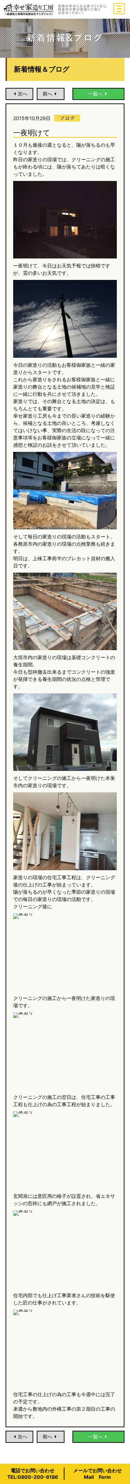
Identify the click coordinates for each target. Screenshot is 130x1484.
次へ (22, 94)
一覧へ (95, 94)
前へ (47, 94)
